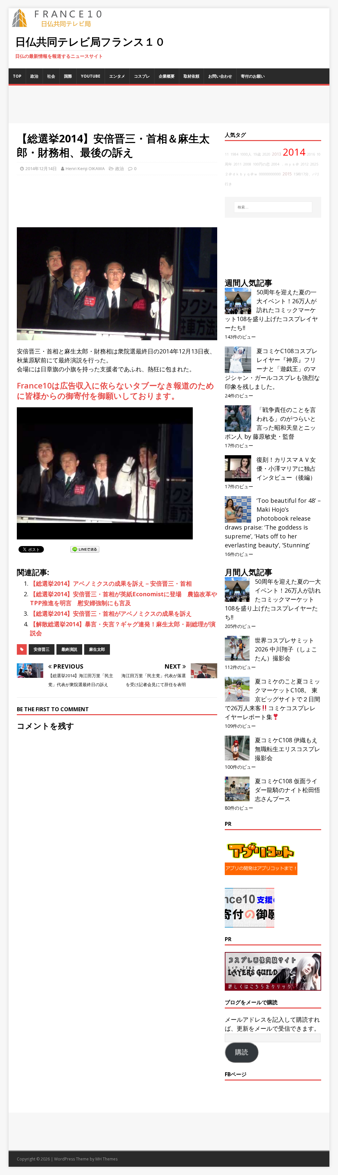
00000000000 (270, 174)
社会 (51, 76)
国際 (68, 76)
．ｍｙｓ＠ (290, 164)
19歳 (257, 154)
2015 (287, 174)
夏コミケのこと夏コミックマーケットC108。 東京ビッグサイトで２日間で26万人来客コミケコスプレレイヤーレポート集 (272, 699)
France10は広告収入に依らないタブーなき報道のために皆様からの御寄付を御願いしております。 (115, 390)
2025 (314, 164)
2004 (275, 164)
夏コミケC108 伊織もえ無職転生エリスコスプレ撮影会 (287, 749)
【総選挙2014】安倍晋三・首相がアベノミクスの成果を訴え (111, 613)
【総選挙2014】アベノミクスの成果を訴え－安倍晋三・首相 (111, 583)
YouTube (90, 76)
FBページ (236, 1074)
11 (227, 154)
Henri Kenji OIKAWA (85, 168)
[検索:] (273, 207)
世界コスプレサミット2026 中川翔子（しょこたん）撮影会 (286, 649)
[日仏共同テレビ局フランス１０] (61, 23)
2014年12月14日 (41, 168)
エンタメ (117, 76)
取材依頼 (191, 76)
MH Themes (106, 1159)
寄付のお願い (253, 76)
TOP (17, 76)
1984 (234, 154)
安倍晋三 (42, 649)
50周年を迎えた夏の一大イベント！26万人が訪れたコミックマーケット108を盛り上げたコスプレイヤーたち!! (271, 310)
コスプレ (142, 76)
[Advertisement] (169, 104)
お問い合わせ (220, 76)
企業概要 (167, 76)
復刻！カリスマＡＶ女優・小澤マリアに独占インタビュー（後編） (286, 468)
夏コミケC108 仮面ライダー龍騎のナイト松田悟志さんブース (287, 790)
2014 (294, 152)
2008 (247, 164)
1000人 (246, 154)
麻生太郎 (97, 649)
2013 (276, 154)
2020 (266, 154)
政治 (34, 76)
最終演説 (69, 649)
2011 (238, 164)
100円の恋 (261, 164)
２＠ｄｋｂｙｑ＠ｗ (241, 174)
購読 (241, 1052)
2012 (305, 164)
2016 (311, 154)
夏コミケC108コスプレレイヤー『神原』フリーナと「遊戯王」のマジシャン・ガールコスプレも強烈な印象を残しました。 (272, 368)
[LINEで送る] (84, 549)
